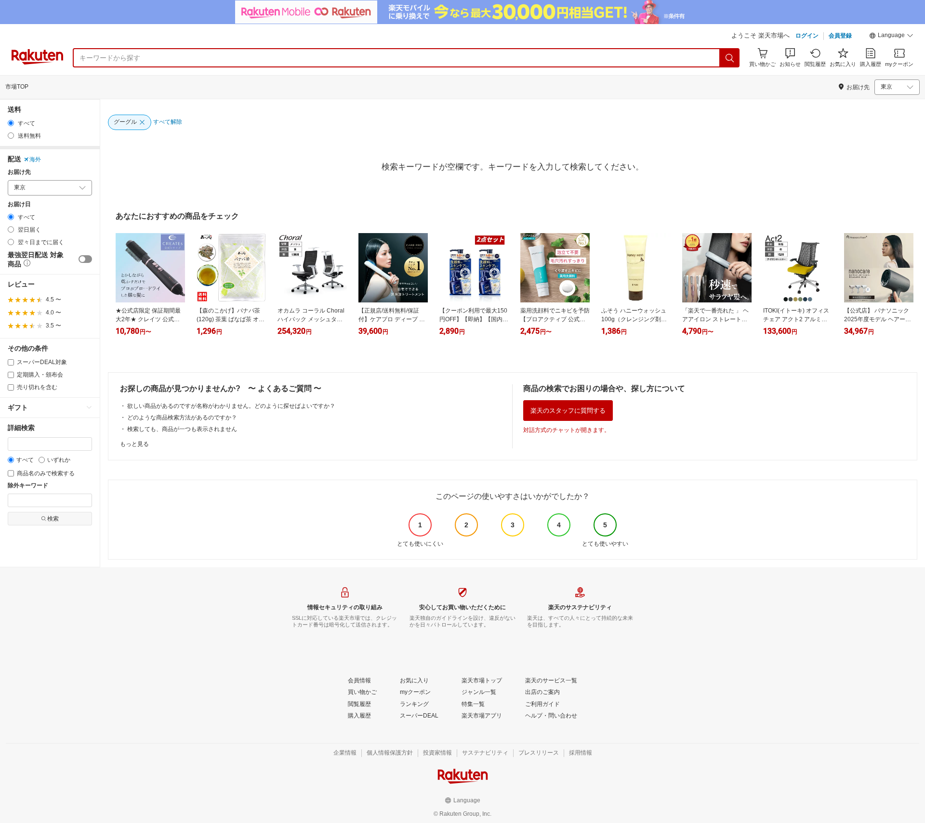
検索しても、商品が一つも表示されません (182, 429)
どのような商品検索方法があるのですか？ (182, 417)
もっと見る (134, 444)
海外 (35, 159)
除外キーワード (28, 486)
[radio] (11, 123)
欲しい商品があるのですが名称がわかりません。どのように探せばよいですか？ (231, 406)
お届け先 (19, 172)
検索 (53, 518)
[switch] (85, 259)
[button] (891, 36)
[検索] (730, 57)
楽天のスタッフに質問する (568, 410)
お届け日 (19, 204)
